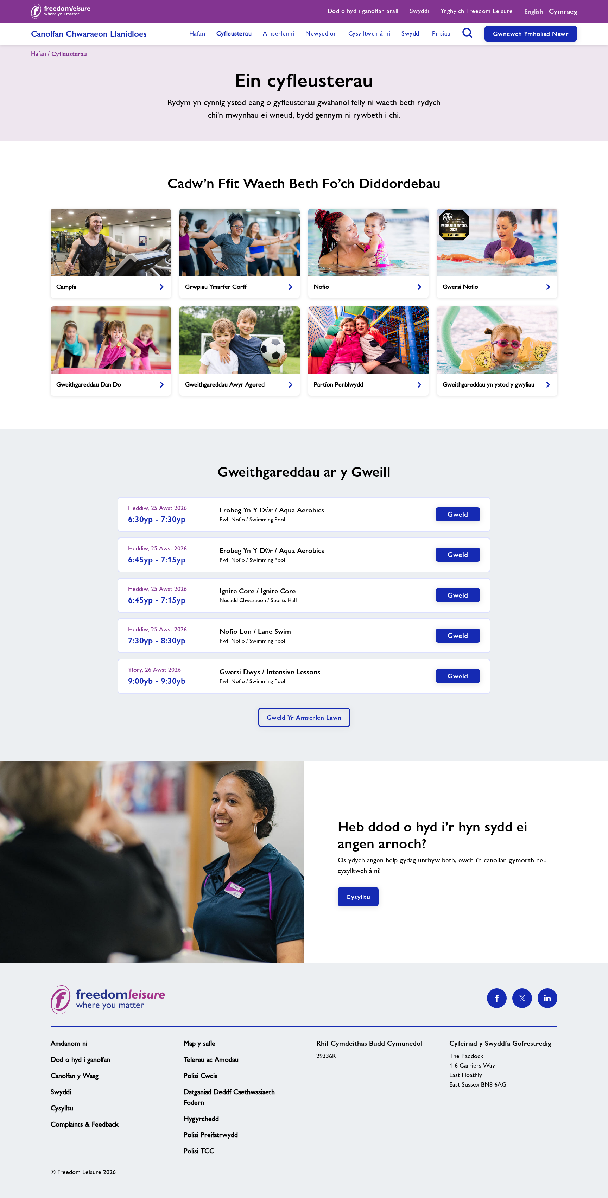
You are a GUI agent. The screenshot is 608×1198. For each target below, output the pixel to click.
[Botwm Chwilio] (467, 32)
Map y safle (199, 1043)
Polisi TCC (199, 1151)
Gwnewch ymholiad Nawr (531, 33)
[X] (522, 998)
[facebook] (497, 998)
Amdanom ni (69, 1043)
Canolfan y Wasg (75, 1075)
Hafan (38, 53)
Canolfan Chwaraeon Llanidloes (89, 33)
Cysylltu (358, 896)
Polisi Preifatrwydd (211, 1134)
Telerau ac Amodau (211, 1059)
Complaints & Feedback (85, 1124)
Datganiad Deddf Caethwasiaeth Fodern (229, 1097)
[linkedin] (547, 998)
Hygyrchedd (201, 1118)
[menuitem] (363, 11)
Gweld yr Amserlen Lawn (304, 717)
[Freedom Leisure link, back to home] (60, 11)
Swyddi (61, 1092)
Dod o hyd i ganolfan (80, 1059)
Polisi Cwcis (200, 1075)
